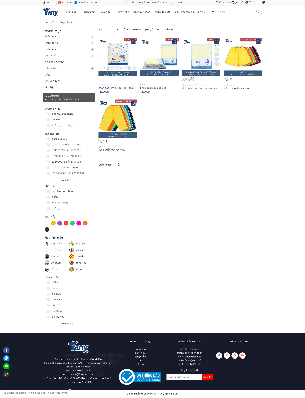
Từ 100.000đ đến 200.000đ (66, 145)
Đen (48, 229)
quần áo (106, 12)
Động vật (80, 263)
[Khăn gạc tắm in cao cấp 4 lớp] (117, 57)
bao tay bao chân (62, 114)
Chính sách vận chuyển (189, 360)
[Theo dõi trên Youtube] (242, 355)
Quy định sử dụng (190, 349)
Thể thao (57, 311)
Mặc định (103, 29)
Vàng (54, 223)
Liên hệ (140, 364)
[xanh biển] (184, 79)
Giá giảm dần (152, 29)
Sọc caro (80, 250)
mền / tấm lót (162, 12)
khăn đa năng (60, 203)
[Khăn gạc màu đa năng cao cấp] (201, 57)
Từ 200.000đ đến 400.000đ (66, 150)
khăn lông (89, 12)
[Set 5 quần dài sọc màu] (117, 119)
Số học (79, 269)
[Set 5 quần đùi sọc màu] (243, 57)
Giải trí (55, 282)
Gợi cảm (56, 294)
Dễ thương (58, 317)
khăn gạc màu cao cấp (153, 88)
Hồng (79, 223)
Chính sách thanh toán (189, 353)
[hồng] (192, 79)
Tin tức (140, 360)
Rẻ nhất (137, 29)
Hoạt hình (56, 244)
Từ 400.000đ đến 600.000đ (66, 156)
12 (231, 79)
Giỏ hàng (257, 2)
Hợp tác (98, 2)
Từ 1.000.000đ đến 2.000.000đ (68, 173)
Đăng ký (207, 377)
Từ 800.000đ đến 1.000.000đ (67, 167)
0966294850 (84, 370)
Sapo (176, 394)
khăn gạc (71, 12)
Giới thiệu (140, 353)
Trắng (48, 223)
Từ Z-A (126, 29)
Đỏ (67, 223)
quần (55, 197)
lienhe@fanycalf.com (82, 374)
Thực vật (55, 256)
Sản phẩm (140, 357)
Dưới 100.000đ (59, 139)
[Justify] (258, 12)
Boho (55, 288)
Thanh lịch (57, 299)
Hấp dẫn (56, 305)
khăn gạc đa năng (62, 125)
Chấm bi (79, 256)
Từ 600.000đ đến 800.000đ (66, 162)
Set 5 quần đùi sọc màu (237, 88)
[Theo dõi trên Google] (234, 355)
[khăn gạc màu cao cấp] (159, 57)
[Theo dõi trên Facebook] (219, 355)
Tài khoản (224, 2)
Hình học (56, 250)
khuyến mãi (188, 12)
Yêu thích (240, 2)
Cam (86, 223)
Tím (60, 223)
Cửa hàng (51, 2)
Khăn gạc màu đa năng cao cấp (200, 88)
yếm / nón (123, 12)
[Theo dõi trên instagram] (227, 355)
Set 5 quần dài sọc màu (111, 150)
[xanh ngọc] (188, 79)
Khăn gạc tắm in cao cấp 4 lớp (115, 88)
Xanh (73, 223)
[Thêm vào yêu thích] (133, 41)
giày (176, 12)
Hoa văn (80, 244)
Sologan (56, 263)
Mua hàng (67, 2)
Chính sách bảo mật (189, 357)
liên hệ (201, 12)
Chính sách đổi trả (189, 364)
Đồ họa (55, 269)
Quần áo (56, 119)
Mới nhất (169, 29)
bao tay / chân (141, 12)
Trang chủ (140, 349)
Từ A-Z (116, 29)
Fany (153, 394)
